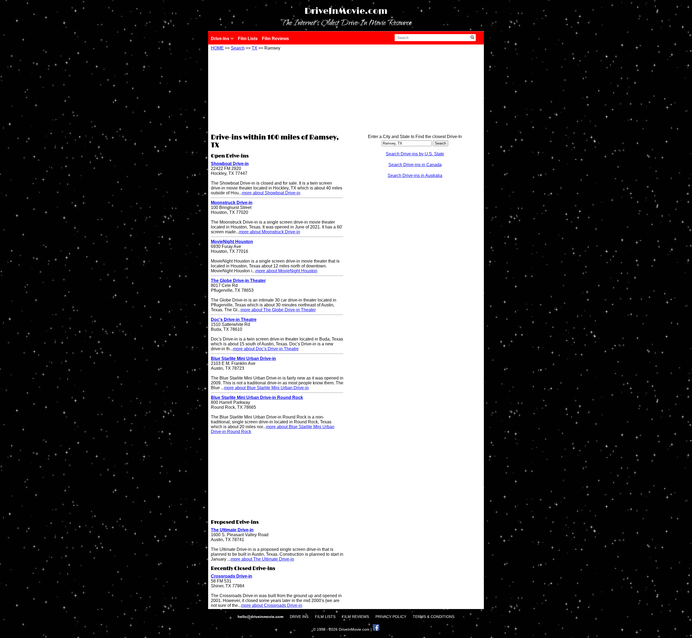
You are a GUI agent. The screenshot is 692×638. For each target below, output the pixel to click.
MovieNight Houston (232, 241)
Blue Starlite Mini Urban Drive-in (243, 358)
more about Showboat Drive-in (271, 193)
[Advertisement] (277, 91)
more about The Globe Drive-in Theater (278, 309)
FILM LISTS (325, 616)
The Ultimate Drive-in (232, 530)
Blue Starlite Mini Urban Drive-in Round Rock (257, 397)
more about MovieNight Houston (286, 271)
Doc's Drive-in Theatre (234, 319)
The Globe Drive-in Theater (238, 280)
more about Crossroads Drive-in (271, 605)
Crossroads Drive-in (231, 576)
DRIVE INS (299, 616)
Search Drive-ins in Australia (415, 175)
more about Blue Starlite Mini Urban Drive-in (266, 387)
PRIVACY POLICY (390, 616)
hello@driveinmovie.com (261, 616)
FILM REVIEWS (355, 616)
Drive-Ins (220, 38)
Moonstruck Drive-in (231, 202)
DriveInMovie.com (346, 11)
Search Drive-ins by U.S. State (415, 154)
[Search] (472, 37)
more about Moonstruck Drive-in (269, 232)
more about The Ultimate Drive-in (262, 559)
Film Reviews (275, 38)
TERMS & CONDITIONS (433, 616)
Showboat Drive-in (230, 163)
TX (254, 48)
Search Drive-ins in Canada (415, 164)
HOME (217, 48)
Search (238, 48)
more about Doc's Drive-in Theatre (266, 348)
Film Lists (248, 38)
